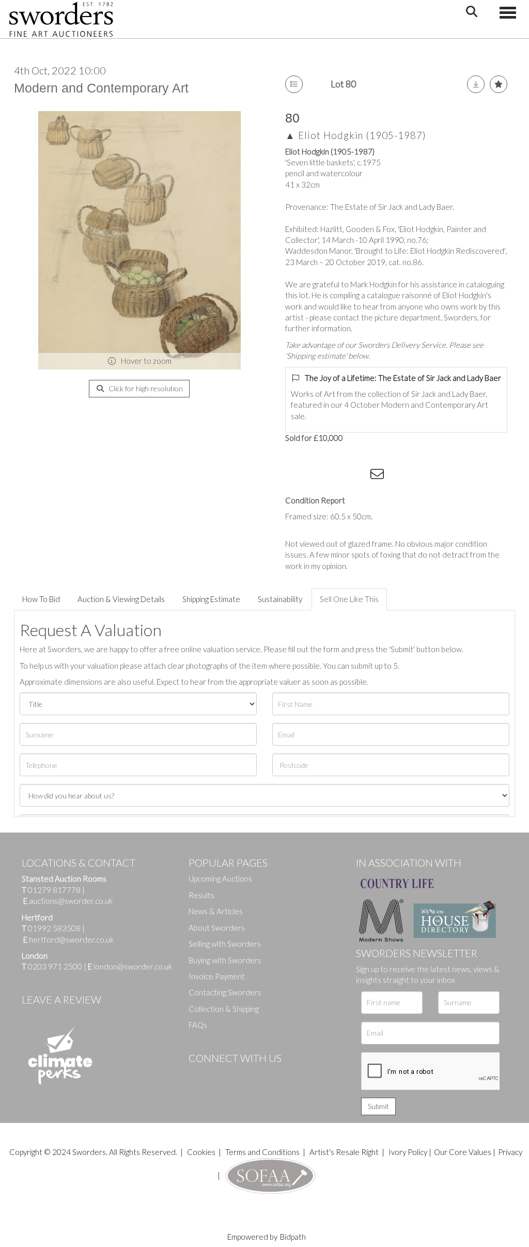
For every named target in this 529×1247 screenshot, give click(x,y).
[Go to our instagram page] (358, 476)
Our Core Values (462, 1152)
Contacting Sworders (225, 992)
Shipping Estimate (211, 599)
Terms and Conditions (263, 1152)
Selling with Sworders (225, 943)
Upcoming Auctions (220, 878)
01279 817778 (54, 890)
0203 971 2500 (55, 966)
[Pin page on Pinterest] (337, 476)
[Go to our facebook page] (198, 1075)
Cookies (201, 1152)
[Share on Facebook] (295, 476)
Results (201, 895)
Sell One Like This (349, 599)
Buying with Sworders (225, 960)
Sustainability (280, 599)
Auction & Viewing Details (121, 599)
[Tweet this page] (316, 476)
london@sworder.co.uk (130, 966)
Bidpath (293, 1236)
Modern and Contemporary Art (101, 88)
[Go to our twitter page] (219, 1075)
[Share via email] (378, 476)
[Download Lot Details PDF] (476, 84)
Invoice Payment (217, 976)
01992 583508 (54, 928)
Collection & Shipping (224, 1008)
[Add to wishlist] (498, 84)
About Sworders (217, 927)
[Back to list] (294, 84)
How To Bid (41, 599)
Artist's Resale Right (344, 1152)
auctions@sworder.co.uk (68, 900)
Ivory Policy (407, 1152)
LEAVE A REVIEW (61, 999)
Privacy (510, 1152)
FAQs (198, 1024)
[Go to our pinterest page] (240, 1075)
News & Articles (216, 911)
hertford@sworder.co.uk (71, 939)
